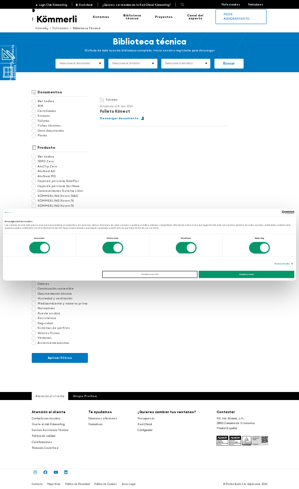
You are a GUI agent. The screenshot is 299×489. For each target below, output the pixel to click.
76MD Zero (46, 161)
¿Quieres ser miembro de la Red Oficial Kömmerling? (136, 5)
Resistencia (47, 318)
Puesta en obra (49, 313)
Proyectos (163, 17)
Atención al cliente (49, 412)
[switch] (112, 247)
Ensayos (44, 115)
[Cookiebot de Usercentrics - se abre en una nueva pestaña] (262, 212)
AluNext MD (47, 176)
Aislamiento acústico (53, 343)
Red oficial (86, 5)
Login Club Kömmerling (53, 5)
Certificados (47, 111)
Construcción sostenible (56, 288)
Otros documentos (51, 130)
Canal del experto (195, 17)
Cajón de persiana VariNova (58, 186)
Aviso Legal (128, 484)
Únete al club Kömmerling (48, 424)
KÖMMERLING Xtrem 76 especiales (53, 207)
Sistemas (101, 17)
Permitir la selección (150, 274)
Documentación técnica (55, 293)
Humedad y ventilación (55, 298)
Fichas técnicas (49, 125)
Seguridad (45, 323)
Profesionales (230, 4)
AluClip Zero (47, 166)
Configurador (144, 430)
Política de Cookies (105, 484)
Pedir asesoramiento (236, 16)
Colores (43, 284)
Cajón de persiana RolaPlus (58, 181)
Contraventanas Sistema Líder (61, 191)
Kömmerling (42, 28)
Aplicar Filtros (60, 358)
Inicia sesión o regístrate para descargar (183, 50)
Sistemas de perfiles (54, 328)
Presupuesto (145, 418)
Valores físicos (49, 333)
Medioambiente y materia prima (63, 303)
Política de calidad (43, 436)
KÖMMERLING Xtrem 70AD (58, 196)
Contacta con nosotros (46, 418)
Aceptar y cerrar (246, 274)
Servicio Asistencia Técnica (50, 430)
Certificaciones (42, 442)
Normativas (46, 308)
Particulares (255, 4)
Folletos (44, 121)
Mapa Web (53, 484)
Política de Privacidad (77, 484)
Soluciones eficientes (102, 418)
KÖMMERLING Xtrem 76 (56, 200)
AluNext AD (46, 171)
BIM (40, 106)
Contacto (37, 484)
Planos (42, 135)
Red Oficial (144, 424)
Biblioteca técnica (132, 16)
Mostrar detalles (282, 264)
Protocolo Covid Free (45, 448)
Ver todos (46, 101)
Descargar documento (119, 118)
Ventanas (45, 337)
